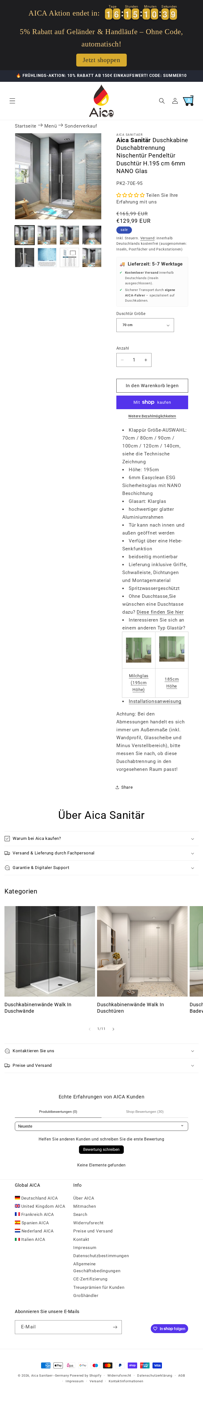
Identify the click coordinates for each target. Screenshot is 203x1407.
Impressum (84, 1247)
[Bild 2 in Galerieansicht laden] (47, 235)
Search (80, 1214)
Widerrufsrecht (88, 1222)
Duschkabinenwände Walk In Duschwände (38, 1008)
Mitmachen (84, 1206)
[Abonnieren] (115, 1327)
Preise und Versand (93, 1230)
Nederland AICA (37, 1230)
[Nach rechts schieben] (113, 1029)
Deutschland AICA (39, 1198)
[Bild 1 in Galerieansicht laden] (24, 235)
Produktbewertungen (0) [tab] (58, 1112)
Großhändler (86, 1295)
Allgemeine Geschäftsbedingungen (96, 1267)
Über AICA (83, 1198)
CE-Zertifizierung (90, 1278)
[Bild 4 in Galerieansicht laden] (92, 235)
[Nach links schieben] (89, 1029)
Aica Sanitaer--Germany (50, 1375)
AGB (181, 1375)
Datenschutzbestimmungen (101, 1255)
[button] (12, 100)
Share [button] (127, 787)
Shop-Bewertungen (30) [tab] (145, 1112)
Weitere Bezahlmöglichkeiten (152, 416)
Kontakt (81, 1239)
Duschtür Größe (131, 314)
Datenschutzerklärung (154, 1375)
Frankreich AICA (37, 1214)
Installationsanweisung (155, 701)
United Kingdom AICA (42, 1206)
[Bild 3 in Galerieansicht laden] (69, 235)
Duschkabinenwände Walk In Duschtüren (130, 1008)
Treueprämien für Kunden (99, 1287)
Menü (50, 126)
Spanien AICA (34, 1222)
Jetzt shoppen (101, 60)
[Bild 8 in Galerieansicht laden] (92, 257)
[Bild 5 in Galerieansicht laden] (24, 257)
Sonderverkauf (81, 126)
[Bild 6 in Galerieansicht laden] (47, 257)
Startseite (25, 126)
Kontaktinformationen (126, 1381)
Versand (147, 238)
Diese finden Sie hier (160, 612)
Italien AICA (32, 1239)
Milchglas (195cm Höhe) (139, 682)
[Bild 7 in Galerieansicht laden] (69, 257)
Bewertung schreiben (101, 1149)
